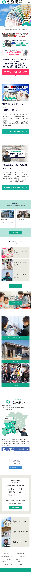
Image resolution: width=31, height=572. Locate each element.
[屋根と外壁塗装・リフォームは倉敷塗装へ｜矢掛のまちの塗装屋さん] (12, 2)
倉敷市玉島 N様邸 (16, 219)
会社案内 (15, 361)
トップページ (5, 553)
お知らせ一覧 (15, 285)
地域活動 (15, 385)
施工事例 (17, 559)
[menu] (29, 2)
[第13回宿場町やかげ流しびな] (7, 264)
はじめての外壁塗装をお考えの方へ (15, 337)
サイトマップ (18, 564)
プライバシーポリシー (7, 564)
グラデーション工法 (6, 559)
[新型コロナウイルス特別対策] (7, 252)
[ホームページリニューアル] (7, 275)
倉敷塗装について (15, 302)
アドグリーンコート (20, 556)
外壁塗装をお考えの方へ (7, 556)
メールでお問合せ (15, 507)
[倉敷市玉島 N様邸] (18, 214)
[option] (15, 14)
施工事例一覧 (15, 232)
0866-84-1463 (17, 489)
